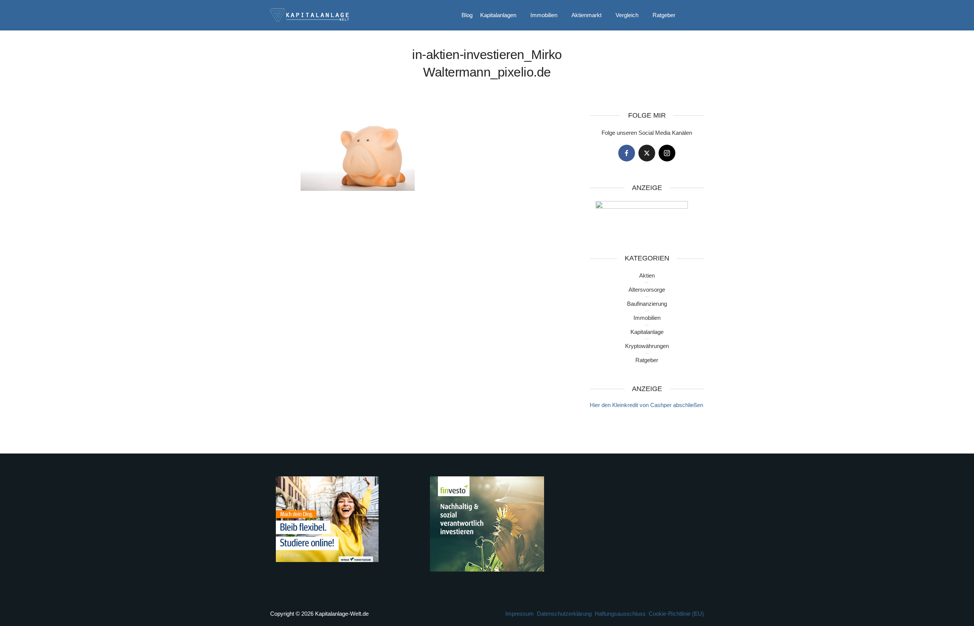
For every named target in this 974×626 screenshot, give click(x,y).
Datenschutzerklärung (564, 613)
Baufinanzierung (647, 303)
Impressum (519, 613)
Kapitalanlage (647, 332)
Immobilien (543, 15)
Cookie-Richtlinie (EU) (676, 613)
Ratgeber (664, 15)
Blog (467, 15)
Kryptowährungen (647, 346)
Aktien (647, 275)
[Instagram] (667, 153)
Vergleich (627, 15)
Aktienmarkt (586, 15)
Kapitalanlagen (498, 15)
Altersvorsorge (647, 289)
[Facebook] (626, 153)
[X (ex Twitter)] (646, 153)
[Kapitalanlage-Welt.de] (309, 14)
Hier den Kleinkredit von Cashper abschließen (646, 405)
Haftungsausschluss (620, 613)
